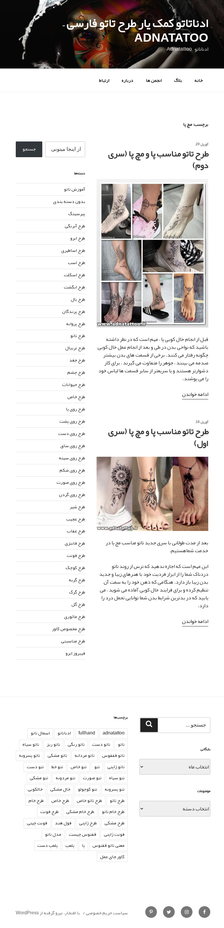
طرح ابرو (77, 238)
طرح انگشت (74, 287)
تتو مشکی (39, 777)
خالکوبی (35, 789)
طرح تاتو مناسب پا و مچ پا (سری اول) (158, 437)
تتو (97, 766)
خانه (199, 80)
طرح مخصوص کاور (68, 628)
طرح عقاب (76, 531)
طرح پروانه (75, 323)
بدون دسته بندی (69, 201)
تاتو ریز (53, 744)
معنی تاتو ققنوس (108, 845)
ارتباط (104, 80)
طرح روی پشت (72, 421)
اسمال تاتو (40, 733)
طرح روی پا (75, 409)
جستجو (29, 149)
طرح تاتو (77, 335)
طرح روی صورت (71, 482)
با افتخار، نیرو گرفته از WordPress (48, 913)
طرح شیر (77, 506)
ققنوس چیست (82, 834)
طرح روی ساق (72, 445)
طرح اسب (76, 262)
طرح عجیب (75, 519)
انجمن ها (154, 80)
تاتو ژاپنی (116, 766)
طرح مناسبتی (73, 641)
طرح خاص (76, 396)
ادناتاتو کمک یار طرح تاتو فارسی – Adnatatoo (135, 30)
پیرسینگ (76, 213)
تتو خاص (79, 766)
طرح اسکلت (74, 274)
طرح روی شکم (72, 470)
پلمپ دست (47, 845)
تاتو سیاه (30, 744)
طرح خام (36, 800)
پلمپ (69, 845)
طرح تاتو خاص (89, 800)
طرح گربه (77, 580)
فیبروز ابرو (75, 653)
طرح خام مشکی (80, 811)
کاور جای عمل (112, 856)
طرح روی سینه (72, 458)
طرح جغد (77, 360)
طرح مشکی (114, 823)
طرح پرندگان (73, 311)
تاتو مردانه (84, 755)
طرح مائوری (74, 616)
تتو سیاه (117, 777)
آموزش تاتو (74, 189)
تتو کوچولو (87, 789)
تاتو (121, 744)
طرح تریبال (75, 348)
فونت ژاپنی (114, 834)
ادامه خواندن (195, 394)
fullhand (86, 733)
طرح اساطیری (73, 250)
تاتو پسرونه (29, 755)
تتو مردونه (65, 777)
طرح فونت (76, 555)
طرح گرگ (77, 592)
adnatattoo (114, 733)
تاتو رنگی (76, 744)
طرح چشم (76, 372)
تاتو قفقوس (113, 755)
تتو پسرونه (115, 789)
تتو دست (35, 766)
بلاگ (178, 80)
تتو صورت (92, 777)
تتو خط (57, 766)
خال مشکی (60, 789)
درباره (127, 80)
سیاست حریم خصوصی (107, 913)
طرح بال (78, 299)
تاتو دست (101, 744)
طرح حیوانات (73, 384)
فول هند (63, 823)
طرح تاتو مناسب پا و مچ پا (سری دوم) (158, 159)
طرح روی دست (71, 433)
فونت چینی (37, 823)
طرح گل (78, 604)
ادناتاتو (64, 733)
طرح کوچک (75, 567)
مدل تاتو (53, 834)
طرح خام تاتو (113, 811)
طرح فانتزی (75, 543)
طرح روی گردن (72, 494)
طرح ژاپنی (88, 823)
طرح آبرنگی (75, 226)
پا (83, 845)
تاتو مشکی (57, 755)
